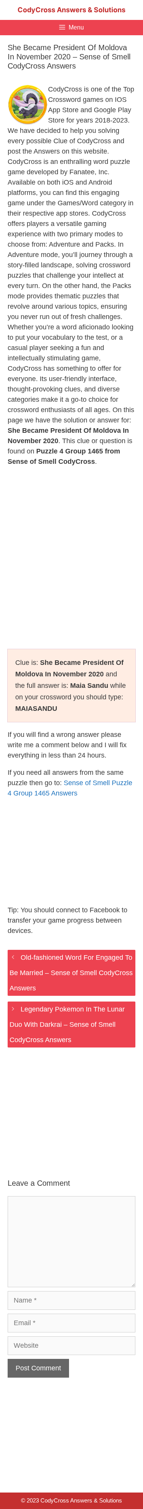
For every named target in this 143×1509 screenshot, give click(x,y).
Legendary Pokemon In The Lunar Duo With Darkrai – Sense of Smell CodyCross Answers (67, 1024)
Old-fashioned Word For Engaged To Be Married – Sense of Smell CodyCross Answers (71, 973)
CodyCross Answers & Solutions (71, 10)
